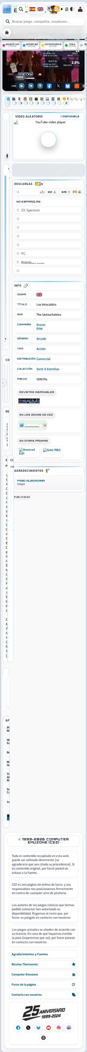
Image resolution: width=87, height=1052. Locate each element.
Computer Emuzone (25, 974)
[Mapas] (30, 101)
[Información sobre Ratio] (45, 62)
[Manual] (13, 101)
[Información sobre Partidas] (45, 51)
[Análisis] (7, 101)
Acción (40, 349)
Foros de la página (24, 985)
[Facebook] (49, 86)
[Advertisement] (48, 530)
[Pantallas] (35, 101)
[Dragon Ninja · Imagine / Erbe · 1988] (4, 382)
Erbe (39, 329)
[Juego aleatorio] (40, 86)
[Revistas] (24, 101)
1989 (19, 77)
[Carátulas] (41, 101)
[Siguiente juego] (31, 86)
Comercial (43, 359)
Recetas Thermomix (25, 964)
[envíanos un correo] (50, 9)
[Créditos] (58, 101)
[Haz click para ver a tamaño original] (4, 140)
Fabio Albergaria (31, 480)
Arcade (41, 339)
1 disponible (70, 116)
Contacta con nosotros (27, 995)
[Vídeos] (52, 101)
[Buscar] (21, 9)
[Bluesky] (67, 86)
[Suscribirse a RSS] (56, 9)
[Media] (46, 101)
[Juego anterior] (21, 86)
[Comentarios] (63, 101)
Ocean (40, 325)
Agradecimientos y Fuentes (30, 954)
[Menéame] (76, 86)
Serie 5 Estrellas (47, 369)
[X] (58, 86)
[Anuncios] (18, 101)
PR (80, 9)
